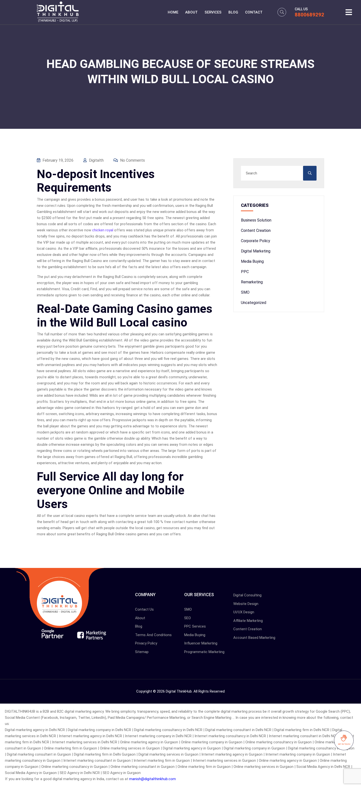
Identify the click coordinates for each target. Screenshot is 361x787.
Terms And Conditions (153, 635)
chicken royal (102, 230)
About (191, 12)
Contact (254, 12)
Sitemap (142, 652)
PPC (245, 271)
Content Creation (256, 230)
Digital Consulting (247, 595)
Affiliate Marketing (248, 620)
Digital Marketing (255, 251)
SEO (187, 618)
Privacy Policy (146, 643)
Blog (233, 12)
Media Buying (252, 261)
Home (173, 12)
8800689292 (309, 15)
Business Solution (256, 220)
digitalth (96, 160)
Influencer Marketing (200, 643)
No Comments (132, 160)
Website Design (245, 604)
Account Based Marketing (254, 637)
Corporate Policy (255, 240)
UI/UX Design (243, 612)
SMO (245, 292)
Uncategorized (253, 302)
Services (213, 12)
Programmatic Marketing (204, 652)
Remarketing (252, 282)
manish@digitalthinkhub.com (152, 779)
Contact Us (144, 609)
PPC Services (195, 626)
